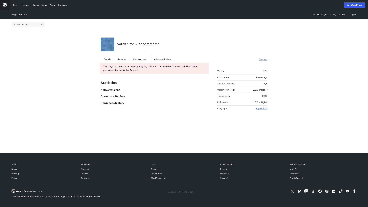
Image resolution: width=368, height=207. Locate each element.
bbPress (295, 173)
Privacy (15, 178)
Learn (153, 164)
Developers (156, 173)
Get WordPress (354, 5)
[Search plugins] (42, 24)
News (14, 169)
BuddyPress (297, 178)
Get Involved (226, 164)
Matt (293, 169)
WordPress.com (298, 164)
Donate (225, 173)
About (14, 164)
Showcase (86, 164)
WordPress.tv (158, 178)
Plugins (84, 173)
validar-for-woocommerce (138, 44)
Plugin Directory (19, 14)
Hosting (15, 173)
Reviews (122, 59)
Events (223, 169)
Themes (85, 169)
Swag (224, 178)
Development (140, 59)
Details (107, 59)
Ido (40, 191)
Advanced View (162, 59)
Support (263, 59)
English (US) (261, 108)
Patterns (85, 178)
